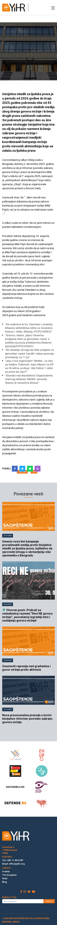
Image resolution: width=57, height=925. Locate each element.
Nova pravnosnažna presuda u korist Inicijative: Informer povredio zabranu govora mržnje (27, 718)
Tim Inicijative (9, 875)
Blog (4, 882)
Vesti (4, 878)
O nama (6, 871)
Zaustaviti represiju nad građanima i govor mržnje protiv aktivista (26, 667)
